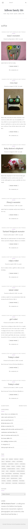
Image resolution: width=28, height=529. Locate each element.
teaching (21, 480)
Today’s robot (13, 357)
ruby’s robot (14, 260)
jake (7, 471)
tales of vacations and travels (8, 435)
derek (3, 466)
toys (3, 483)
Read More (13, 66)
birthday (8, 461)
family (13, 466)
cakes (13, 461)
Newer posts (23, 405)
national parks (6, 475)
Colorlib (13, 524)
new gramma (14, 475)
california (19, 461)
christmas (10, 463)
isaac (3, 471)
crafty (16, 463)
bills (3, 461)
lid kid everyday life (6, 426)
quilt (8, 478)
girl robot (14, 319)
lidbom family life (14, 10)
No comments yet (13, 70)
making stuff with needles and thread (14, 32)
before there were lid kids (8, 414)
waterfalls (22, 483)
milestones (9, 473)
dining (8, 466)
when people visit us (6, 447)
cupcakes (22, 463)
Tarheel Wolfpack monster (14, 231)
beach (21, 459)
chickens (4, 463)
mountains (16, 473)
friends (4, 468)
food (23, 466)
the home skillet (5, 438)
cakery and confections (7, 417)
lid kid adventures (5, 423)
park (21, 475)
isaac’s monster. (13, 35)
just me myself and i (6, 420)
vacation (14, 483)
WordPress (23, 524)
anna (3, 459)
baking (11, 459)
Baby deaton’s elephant (13, 148)
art (7, 459)
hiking (23, 468)
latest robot (13, 290)
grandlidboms (11, 468)
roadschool (14, 478)
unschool (8, 483)
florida (18, 466)
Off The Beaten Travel (8, 503)
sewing (9, 480)
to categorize (4, 444)
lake (3, 473)
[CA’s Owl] (13, 102)
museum (22, 473)
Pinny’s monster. (14, 202)
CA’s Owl (13, 83)
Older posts (5, 405)
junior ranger (20, 471)
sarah (21, 39)
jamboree (12, 471)
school (4, 480)
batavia (16, 459)
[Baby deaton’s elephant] (13, 163)
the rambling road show (7, 441)
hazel (18, 468)
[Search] (26, 2)
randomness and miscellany (8, 432)
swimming (15, 480)
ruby (20, 478)
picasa (3, 478)
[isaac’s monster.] (13, 51)
